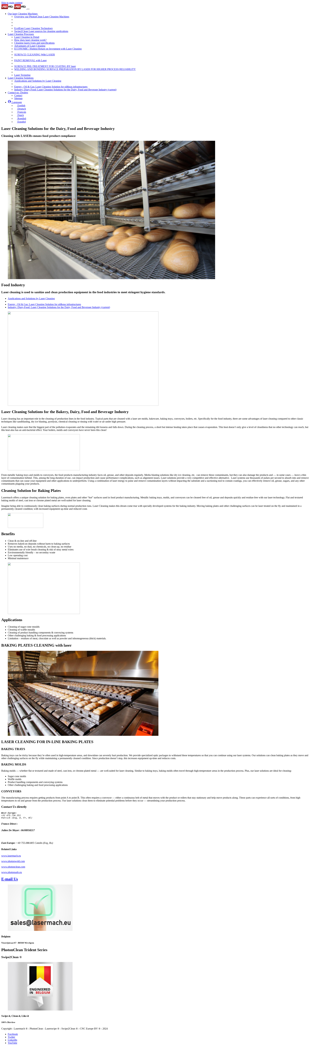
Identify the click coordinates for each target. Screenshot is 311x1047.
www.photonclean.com (13, 866)
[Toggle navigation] (28, 9)
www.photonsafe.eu (11, 872)
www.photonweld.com (13, 861)
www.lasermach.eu (11, 855)
